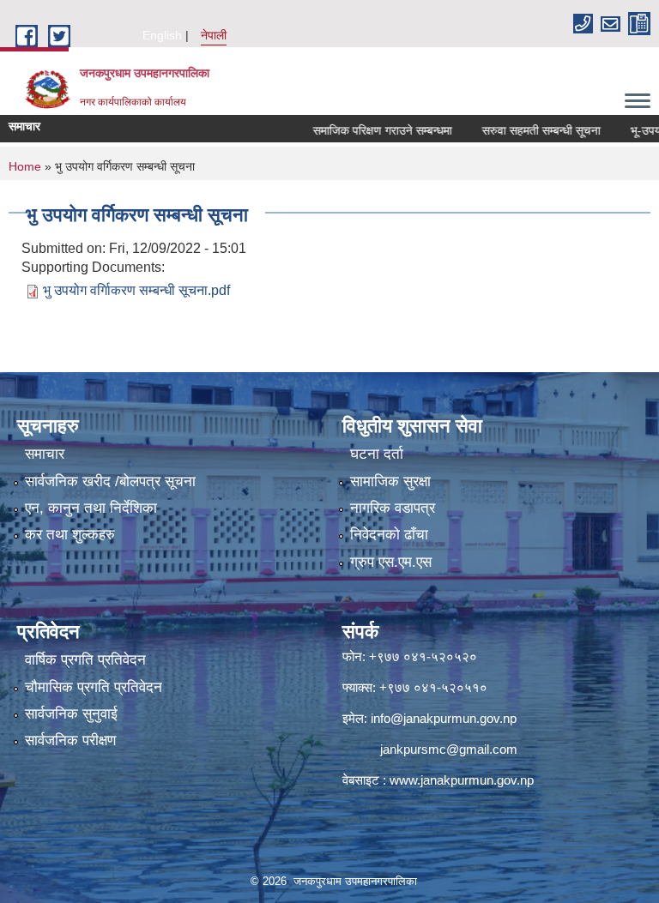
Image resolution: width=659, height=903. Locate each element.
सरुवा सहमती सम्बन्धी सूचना (522, 130)
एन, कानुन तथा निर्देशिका (91, 508)
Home (25, 166)
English (162, 35)
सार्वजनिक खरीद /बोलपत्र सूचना (110, 481)
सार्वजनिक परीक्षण (70, 740)
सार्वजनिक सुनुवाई (71, 714)
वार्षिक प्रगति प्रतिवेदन (85, 660)
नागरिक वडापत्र (392, 508)
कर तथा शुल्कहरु (70, 535)
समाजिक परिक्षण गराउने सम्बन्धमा (363, 130)
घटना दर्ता (376, 454)
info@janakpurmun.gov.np (444, 718)
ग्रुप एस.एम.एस (391, 562)
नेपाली (214, 35)
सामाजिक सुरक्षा (390, 481)
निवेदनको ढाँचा (389, 535)
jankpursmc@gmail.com (448, 749)
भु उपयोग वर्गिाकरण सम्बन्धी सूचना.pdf (136, 290)
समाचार (44, 454)
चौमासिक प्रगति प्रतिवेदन (93, 687)
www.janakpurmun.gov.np (462, 780)
